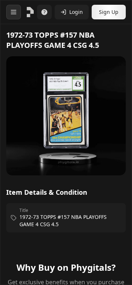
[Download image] (112, 72)
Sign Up (108, 11)
